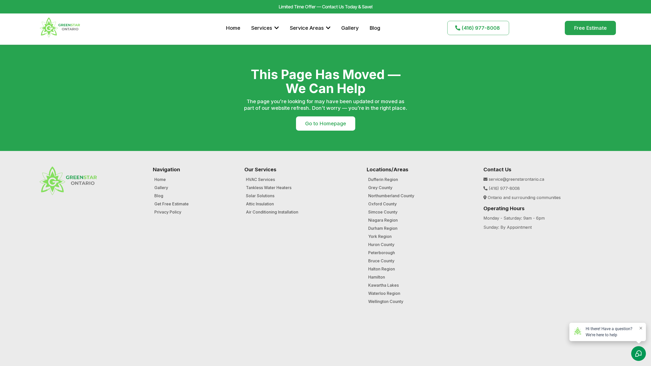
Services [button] (262, 28)
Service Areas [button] (307, 28)
